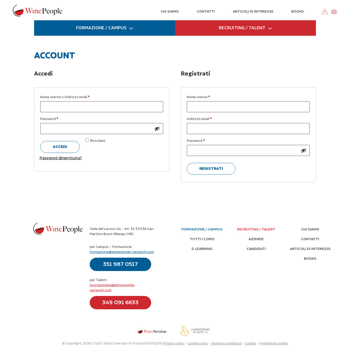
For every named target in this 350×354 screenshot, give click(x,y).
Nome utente (205, 97)
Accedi (60, 147)
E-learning (202, 248)
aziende (256, 239)
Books (297, 11)
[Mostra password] (157, 129)
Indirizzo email (206, 119)
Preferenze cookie (274, 343)
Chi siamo (170, 11)
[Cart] (334, 11)
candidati (256, 248)
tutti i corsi (202, 239)
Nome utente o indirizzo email (72, 97)
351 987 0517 (120, 264)
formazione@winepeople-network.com (122, 252)
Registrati (211, 169)
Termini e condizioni (226, 343)
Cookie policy (198, 343)
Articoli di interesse (253, 11)
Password (56, 119)
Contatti (206, 11)
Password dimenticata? (60, 158)
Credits (250, 343)
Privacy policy (173, 343)
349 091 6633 (120, 302)
